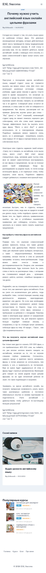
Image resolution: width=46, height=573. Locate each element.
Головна (7, 551)
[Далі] (40, 461)
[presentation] (23, 451)
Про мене (30, 551)
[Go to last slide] (6, 461)
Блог (23, 9)
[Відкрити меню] (41, 4)
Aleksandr (9, 27)
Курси (15, 551)
